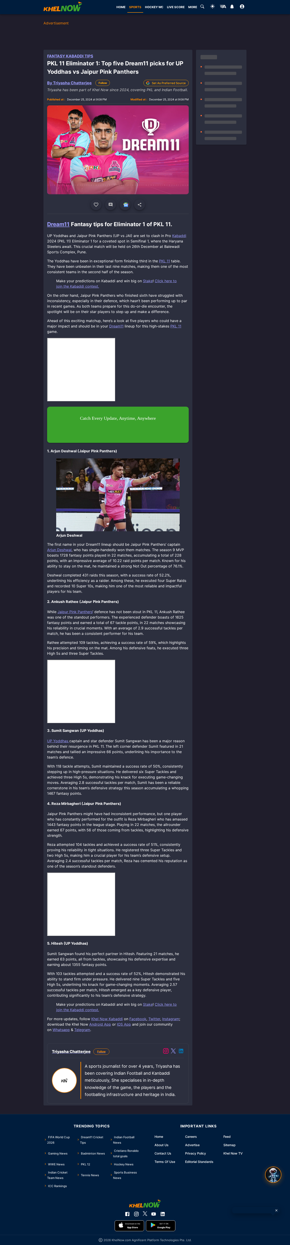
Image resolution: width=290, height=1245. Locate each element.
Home (159, 1136)
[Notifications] (231, 7)
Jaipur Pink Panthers (75, 611)
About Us (162, 1145)
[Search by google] (202, 7)
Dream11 (58, 224)
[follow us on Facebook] (127, 1214)
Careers (191, 1136)
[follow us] (125, 204)
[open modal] (273, 1175)
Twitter (154, 1019)
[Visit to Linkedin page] (181, 1051)
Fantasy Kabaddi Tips (70, 56)
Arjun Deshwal (59, 550)
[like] (96, 204)
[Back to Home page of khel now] (63, 7)
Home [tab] (121, 7)
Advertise (192, 1145)
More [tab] (192, 7)
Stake (148, 281)
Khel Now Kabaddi (107, 1019)
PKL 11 (164, 261)
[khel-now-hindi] (223, 7)
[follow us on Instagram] (136, 1214)
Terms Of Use (165, 1162)
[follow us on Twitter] (145, 1214)
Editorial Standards (199, 1162)
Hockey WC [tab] (154, 7)
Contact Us (163, 1153)
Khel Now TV (233, 1153)
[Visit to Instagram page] (166, 1051)
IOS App (124, 1024)
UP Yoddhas (58, 741)
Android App (100, 1024)
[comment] (110, 204)
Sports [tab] (135, 7)
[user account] (242, 7)
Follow (103, 83)
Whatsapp (61, 1029)
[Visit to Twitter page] (173, 1051)
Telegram (82, 1029)
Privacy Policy (195, 1153)
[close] (276, 1210)
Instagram (170, 1019)
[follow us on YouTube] (153, 1214)
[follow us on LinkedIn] (162, 1214)
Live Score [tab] (176, 7)
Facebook (137, 1019)
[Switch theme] (212, 7)
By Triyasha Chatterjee (69, 83)
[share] (139, 204)
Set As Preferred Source (169, 83)
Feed (227, 1136)
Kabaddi (179, 235)
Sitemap (229, 1145)
